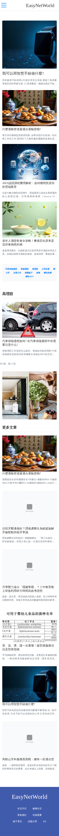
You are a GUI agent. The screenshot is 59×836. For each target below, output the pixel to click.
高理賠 (35, 269)
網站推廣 (48, 273)
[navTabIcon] (4, 5)
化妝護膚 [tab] (37, 815)
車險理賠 (25, 269)
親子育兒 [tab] (17, 821)
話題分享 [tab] (32, 821)
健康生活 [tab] (37, 808)
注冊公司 (17, 273)
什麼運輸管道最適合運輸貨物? (21, 129)
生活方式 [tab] (21, 808)
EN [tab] (44, 821)
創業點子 (29, 273)
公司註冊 (46, 269)
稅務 (38, 273)
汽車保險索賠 (11, 269)
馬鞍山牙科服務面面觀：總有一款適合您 (28, 759)
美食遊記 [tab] (21, 815)
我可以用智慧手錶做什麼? (23, 73)
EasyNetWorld (40, 5)
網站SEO (29, 276)
